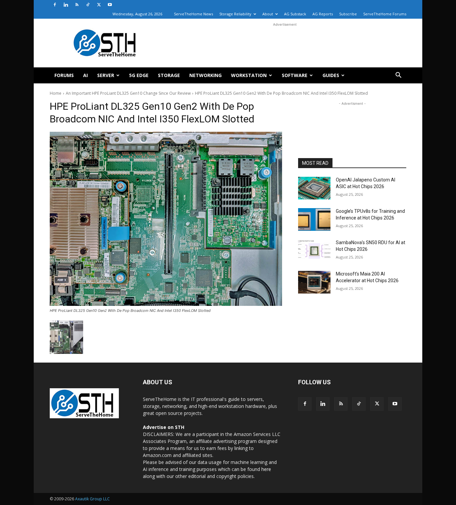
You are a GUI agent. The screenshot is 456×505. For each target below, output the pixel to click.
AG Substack (295, 13)
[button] (398, 76)
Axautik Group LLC (92, 499)
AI (85, 75)
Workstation (249, 75)
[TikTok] (88, 4)
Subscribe (348, 13)
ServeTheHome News (193, 13)
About (267, 13)
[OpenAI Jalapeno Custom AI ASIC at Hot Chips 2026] (314, 188)
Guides (330, 75)
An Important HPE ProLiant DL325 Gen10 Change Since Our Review (128, 93)
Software (294, 75)
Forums (64, 75)
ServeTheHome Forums (384, 13)
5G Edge (139, 75)
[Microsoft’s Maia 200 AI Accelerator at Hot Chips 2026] (314, 282)
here (266, 469)
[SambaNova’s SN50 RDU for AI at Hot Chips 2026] (314, 250)
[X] (99, 4)
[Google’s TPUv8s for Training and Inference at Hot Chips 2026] (314, 219)
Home (55, 93)
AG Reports (322, 13)
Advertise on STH (163, 427)
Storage (169, 75)
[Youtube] (110, 4)
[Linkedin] (66, 4)
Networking (205, 75)
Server (105, 75)
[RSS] (77, 4)
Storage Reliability (235, 13)
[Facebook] (55, 4)
